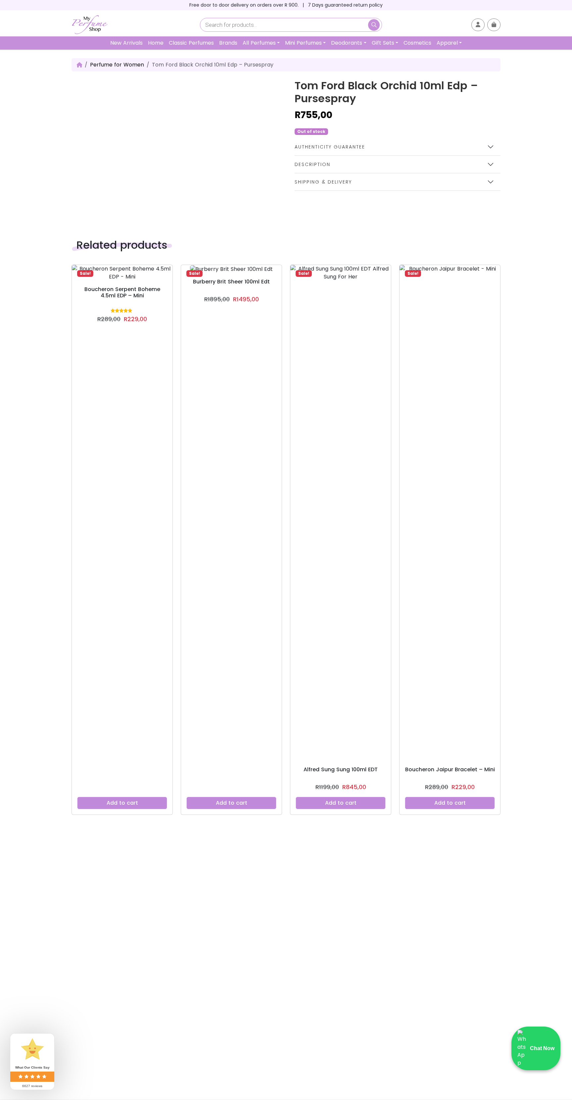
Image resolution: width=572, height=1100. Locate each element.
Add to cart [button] (122, 803)
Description (312, 164)
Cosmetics (417, 43)
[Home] (79, 65)
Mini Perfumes (303, 43)
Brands (228, 43)
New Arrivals (126, 43)
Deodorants (346, 43)
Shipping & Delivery (323, 182)
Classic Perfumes (191, 43)
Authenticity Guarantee (330, 147)
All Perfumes (259, 43)
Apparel (447, 43)
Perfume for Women (117, 64)
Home (156, 43)
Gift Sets (383, 43)
